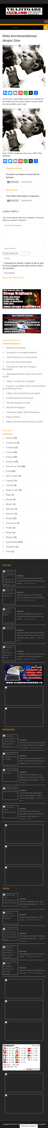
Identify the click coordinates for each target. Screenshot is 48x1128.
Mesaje (9, 499)
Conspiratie (11, 443)
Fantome (10, 462)
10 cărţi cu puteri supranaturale (30, 806)
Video (8, 551)
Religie (9, 532)
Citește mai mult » (30, 583)
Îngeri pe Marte (13, 417)
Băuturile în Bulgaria (15, 407)
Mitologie (10, 509)
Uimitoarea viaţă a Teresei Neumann (23, 412)
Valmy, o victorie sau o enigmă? (20, 381)
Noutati (9, 518)
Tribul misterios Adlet (24, 609)
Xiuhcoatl (20, 628)
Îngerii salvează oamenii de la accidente (24, 422)
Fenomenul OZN (13, 466)
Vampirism (10, 547)
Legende (10, 480)
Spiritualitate (27, 182)
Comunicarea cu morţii (27, 770)
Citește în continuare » (34, 920)
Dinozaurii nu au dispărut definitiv (21, 352)
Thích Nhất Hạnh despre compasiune (22, 196)
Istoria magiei (12, 476)
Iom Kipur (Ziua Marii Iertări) (19, 362)
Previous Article (14, 168)
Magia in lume (12, 490)
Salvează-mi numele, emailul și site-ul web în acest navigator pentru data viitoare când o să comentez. (23, 265)
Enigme (9, 457)
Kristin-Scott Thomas (15, 348)
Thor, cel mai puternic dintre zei (27, 590)
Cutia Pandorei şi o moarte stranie (21, 357)
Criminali (10, 452)
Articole (9, 438)
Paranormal (11, 523)
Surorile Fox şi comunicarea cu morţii (32, 753)
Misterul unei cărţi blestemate (29, 788)
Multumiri (10, 514)
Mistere (9, 504)
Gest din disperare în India (18, 403)
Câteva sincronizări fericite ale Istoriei (23, 393)
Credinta (10, 447)
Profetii (9, 528)
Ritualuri (10, 537)
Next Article (12, 190)
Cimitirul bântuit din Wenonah (19, 398)
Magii (8, 495)
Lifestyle (9, 485)
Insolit (8, 471)
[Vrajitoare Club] (24, 14)
